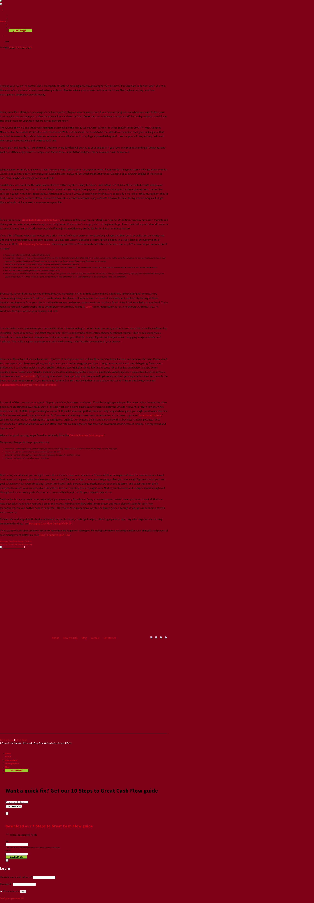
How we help (15, 21)
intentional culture (150, 415)
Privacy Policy (21, 740)
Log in (23, 891)
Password (6, 884)
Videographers (16, 24)
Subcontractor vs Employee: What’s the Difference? (28, 384)
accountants (28, 376)
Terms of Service (7, 740)
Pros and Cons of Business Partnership (16, 544)
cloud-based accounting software (41, 219)
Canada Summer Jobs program (86, 435)
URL (7, 841)
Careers (95, 638)
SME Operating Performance (34, 244)
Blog (11, 27)
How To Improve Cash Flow (55, 535)
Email (8, 850)
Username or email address (16, 877)
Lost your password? (11, 898)
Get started (110, 638)
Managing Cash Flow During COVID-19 (50, 523)
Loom (88, 306)
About (12, 18)
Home (11, 14)
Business (3, 21)
